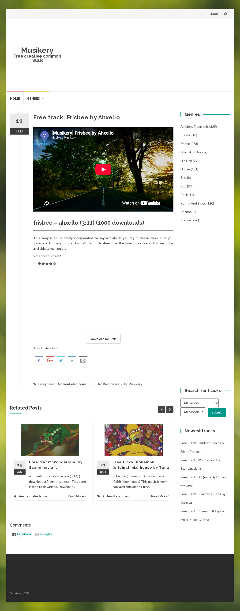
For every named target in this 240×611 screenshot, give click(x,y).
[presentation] (21, 534)
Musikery (37, 50)
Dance (185, 144)
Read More (76, 496)
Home (214, 14)
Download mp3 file (103, 339)
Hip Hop (186, 161)
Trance (185, 220)
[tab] (22, 534)
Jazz (183, 177)
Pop (183, 186)
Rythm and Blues (193, 203)
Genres (33, 98)
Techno (186, 212)
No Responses (108, 384)
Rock (184, 195)
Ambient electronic (72, 384)
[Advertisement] (147, 55)
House (185, 169)
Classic (185, 135)
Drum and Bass (191, 152)
